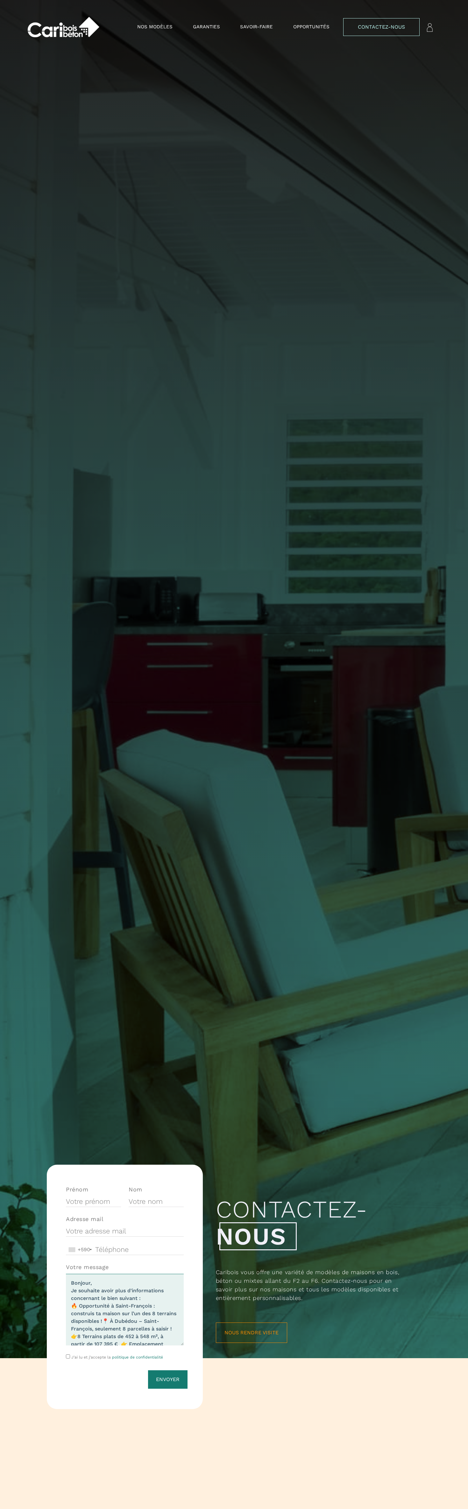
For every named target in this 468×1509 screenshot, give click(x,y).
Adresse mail (84, 1219)
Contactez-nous (381, 27)
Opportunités (311, 27)
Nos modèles (155, 27)
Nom (135, 1189)
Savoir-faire (256, 27)
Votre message (87, 1267)
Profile (430, 27)
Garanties (206, 27)
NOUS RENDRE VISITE (251, 1333)
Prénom (77, 1189)
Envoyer (168, 1379)
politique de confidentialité (137, 1357)
